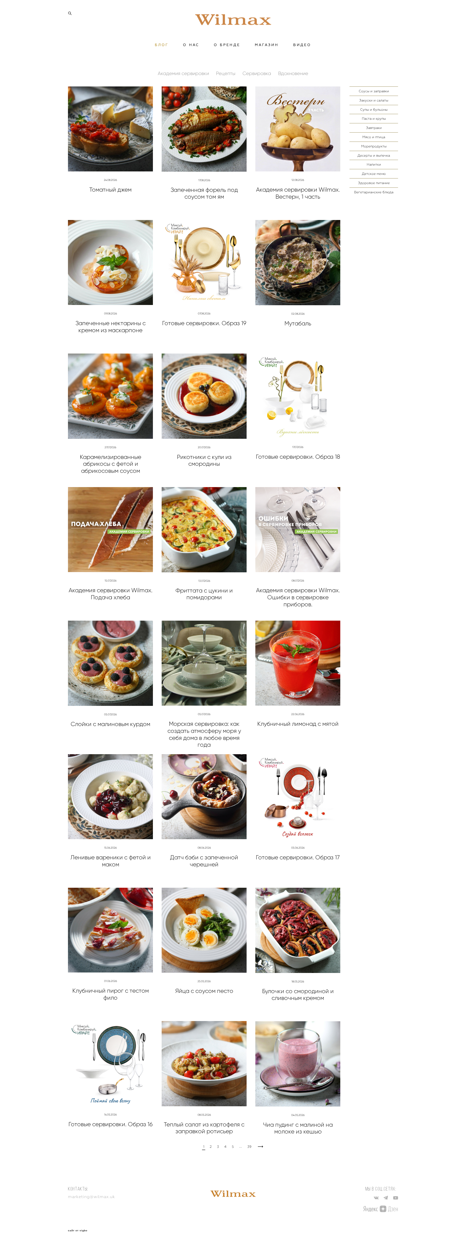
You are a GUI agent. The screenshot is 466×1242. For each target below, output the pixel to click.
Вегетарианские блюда (373, 192)
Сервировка (257, 73)
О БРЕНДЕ (227, 45)
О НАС (191, 45)
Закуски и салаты (373, 100)
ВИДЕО (302, 45)
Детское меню (374, 174)
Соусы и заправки (374, 91)
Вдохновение (293, 73)
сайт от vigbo (77, 1230)
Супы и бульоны (374, 109)
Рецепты (226, 73)
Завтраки (374, 128)
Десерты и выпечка (374, 155)
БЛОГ (162, 45)
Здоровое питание (374, 183)
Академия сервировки (184, 73)
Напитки (374, 164)
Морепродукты (374, 146)
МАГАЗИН (267, 45)
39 (249, 1147)
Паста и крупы (374, 118)
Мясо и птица (373, 137)
